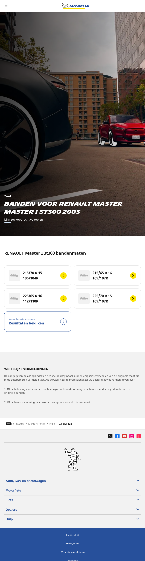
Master (20, 424)
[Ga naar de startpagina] (76, 6)
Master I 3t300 (36, 424)
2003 (52, 424)
